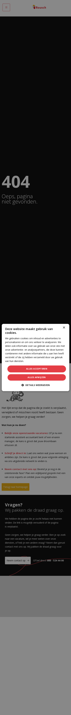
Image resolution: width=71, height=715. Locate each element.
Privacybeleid (31, 361)
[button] (35, 385)
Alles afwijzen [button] (37, 377)
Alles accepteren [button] (36, 368)
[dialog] (35, 357)
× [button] (64, 327)
